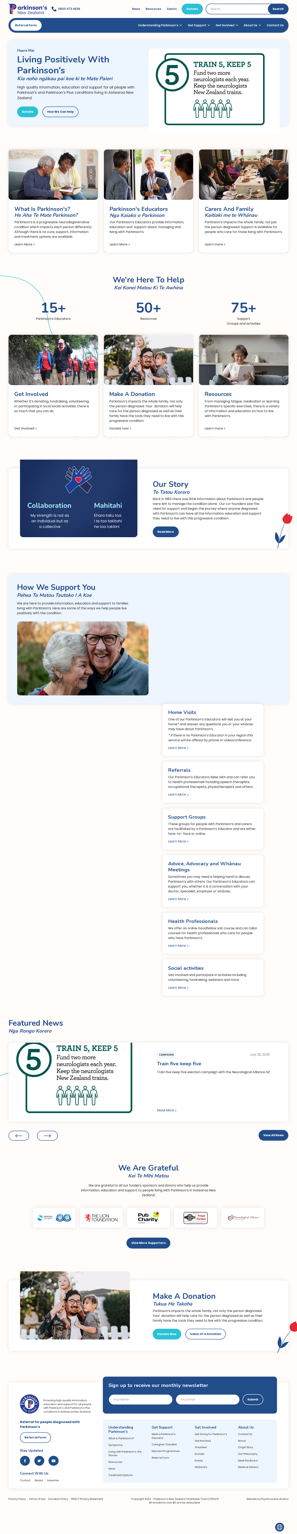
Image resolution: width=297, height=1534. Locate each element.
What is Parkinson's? (121, 1438)
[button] (18, 1136)
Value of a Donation (205, 1334)
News (111, 1468)
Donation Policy (58, 1499)
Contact (25, 1480)
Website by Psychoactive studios (267, 1499)
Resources (115, 1462)
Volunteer (201, 1447)
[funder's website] (54, 1218)
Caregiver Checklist (164, 1444)
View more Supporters (148, 1243)
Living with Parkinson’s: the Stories (125, 1453)
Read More (165, 532)
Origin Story (245, 1447)
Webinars (201, 1467)
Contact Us (275, 25)
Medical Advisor (248, 1467)
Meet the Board (248, 1460)
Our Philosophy (248, 1454)
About (242, 1440)
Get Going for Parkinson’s (211, 1434)
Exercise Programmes (166, 1451)
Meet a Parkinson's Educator (164, 1436)
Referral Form (26, 25)
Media (39, 1480)
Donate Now (166, 1334)
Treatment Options (120, 1475)
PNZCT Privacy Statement (87, 1499)
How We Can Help (60, 112)
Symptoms (115, 1445)
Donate (192, 9)
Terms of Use (37, 1499)
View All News (273, 1135)
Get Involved (203, 1440)
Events (199, 1460)
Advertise (53, 1480)
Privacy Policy (17, 1499)
